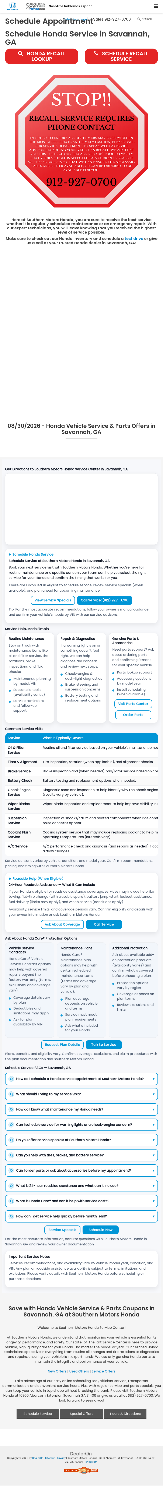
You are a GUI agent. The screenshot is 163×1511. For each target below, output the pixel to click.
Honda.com (90, 1461)
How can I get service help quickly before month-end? (82, 1216)
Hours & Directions (125, 1413)
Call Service (104, 924)
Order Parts (133, 714)
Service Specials (62, 1229)
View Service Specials (53, 600)
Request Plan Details (62, 1044)
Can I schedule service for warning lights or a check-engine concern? (82, 1124)
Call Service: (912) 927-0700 (104, 600)
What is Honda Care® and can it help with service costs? (82, 1201)
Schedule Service (38, 1413)
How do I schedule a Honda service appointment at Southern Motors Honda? (82, 1078)
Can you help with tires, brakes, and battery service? (82, 1155)
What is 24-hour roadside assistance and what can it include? (82, 1185)
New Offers (57, 1371)
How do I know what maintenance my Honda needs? (82, 1109)
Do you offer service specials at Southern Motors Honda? (82, 1139)
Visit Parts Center (133, 703)
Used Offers (79, 1371)
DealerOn (37, 1458)
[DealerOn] (81, 1453)
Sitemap (50, 1458)
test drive (134, 238)
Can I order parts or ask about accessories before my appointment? (82, 1170)
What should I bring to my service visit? (82, 1094)
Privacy (61, 1458)
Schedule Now (100, 1229)
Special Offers (81, 1413)
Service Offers (103, 1371)
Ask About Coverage (62, 924)
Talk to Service (104, 1044)
